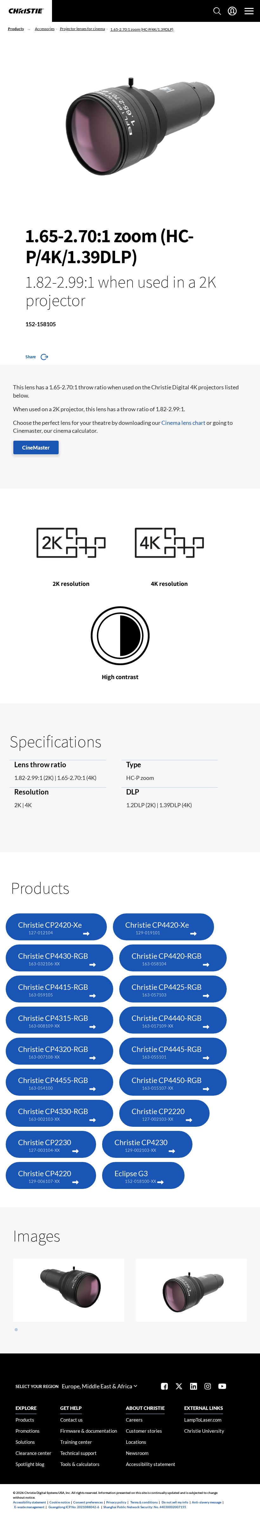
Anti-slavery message (206, 1502)
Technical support (78, 1453)
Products (16, 28)
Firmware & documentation (88, 1431)
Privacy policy (116, 1502)
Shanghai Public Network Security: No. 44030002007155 (144, 1507)
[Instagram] (208, 1387)
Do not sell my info (175, 1502)
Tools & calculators (80, 1464)
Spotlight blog (30, 1464)
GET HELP (71, 1408)
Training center (76, 1442)
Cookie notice (59, 1502)
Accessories (45, 28)
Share (30, 357)
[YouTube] (222, 1387)
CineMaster (36, 447)
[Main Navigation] (249, 11)
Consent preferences (88, 1502)
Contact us (71, 1420)
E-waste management (29, 1507)
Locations (136, 1442)
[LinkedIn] (193, 1387)
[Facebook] (164, 1387)
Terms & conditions (144, 1502)
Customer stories (144, 1431)
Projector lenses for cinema (82, 28)
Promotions (28, 1431)
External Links (203, 1408)
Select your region (37, 1386)
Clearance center (33, 1453)
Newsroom (137, 1453)
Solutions (25, 1442)
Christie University (204, 1431)
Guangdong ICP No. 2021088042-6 (74, 1507)
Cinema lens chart (183, 422)
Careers (134, 1420)
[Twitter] (179, 1387)
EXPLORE (26, 1408)
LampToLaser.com (202, 1420)
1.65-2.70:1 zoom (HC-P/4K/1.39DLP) (141, 29)
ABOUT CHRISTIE (145, 1408)
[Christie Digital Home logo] (26, 11)
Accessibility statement (150, 1464)
